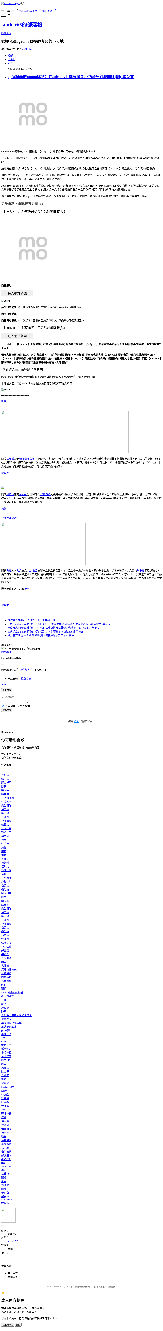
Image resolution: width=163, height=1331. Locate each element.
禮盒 (26, 588)
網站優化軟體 (9, 1026)
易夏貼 (5, 809)
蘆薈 (3, 1170)
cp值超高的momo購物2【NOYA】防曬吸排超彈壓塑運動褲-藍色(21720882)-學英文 (53, 627)
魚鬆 (3, 508)
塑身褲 (5, 1196)
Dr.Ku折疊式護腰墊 (12, 992)
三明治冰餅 (7, 798)
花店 (3, 1041)
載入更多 (7, 690)
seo (3, 1162)
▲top (4, 684)
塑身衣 (5, 473)
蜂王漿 (5, 950)
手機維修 (6, 1144)
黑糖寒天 (6, 1019)
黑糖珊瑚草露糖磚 (11, 1023)
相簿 (10, 55)
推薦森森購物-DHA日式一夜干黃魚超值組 (31, 620)
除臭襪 (10, 458)
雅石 (3, 985)
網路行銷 (6, 1159)
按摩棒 (5, 1132)
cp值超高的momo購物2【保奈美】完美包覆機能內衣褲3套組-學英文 (45, 631)
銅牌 (3, 1079)
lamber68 (6, 651)
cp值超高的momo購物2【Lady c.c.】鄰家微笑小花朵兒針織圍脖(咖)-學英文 (71, 77)
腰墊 (3, 1004)
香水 (3, 1181)
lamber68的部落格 (21, 25)
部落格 (11, 59)
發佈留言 (7, 710)
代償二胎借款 (9, 518)
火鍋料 (5, 862)
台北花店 (6, 1056)
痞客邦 (23, 669)
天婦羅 (5, 859)
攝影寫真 (26, 678)
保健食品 (6, 943)
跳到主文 (6, 33)
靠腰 (3, 1000)
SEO (3, 1037)
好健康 (5, 939)
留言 (30, 669)
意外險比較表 (9, 969)
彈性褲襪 (6, 1113)
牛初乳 (5, 954)
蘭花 (3, 988)
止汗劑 (5, 817)
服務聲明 (112, 1287)
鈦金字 (5, 1098)
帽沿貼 (5, 778)
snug (3, 400)
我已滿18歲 (8, 1325)
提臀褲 (5, 1203)
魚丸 (3, 855)
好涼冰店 (6, 801)
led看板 (5, 1102)
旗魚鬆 (141, 570)
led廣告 (5, 1094)
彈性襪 (5, 1106)
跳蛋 (3, 1136)
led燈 (4, 1090)
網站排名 (6, 1034)
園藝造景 (6, 977)
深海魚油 (6, 958)
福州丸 (5, 866)
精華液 (5, 1173)
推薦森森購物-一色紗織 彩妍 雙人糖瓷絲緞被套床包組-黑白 (41, 635)
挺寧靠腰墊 (7, 996)
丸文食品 (32, 570)
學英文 (5, 605)
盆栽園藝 (6, 981)
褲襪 (3, 1109)
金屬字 (5, 1083)
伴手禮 (5, 843)
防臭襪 (5, 794)
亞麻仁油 (6, 946)
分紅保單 (6, 973)
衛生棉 (5, 1148)
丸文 (19, 570)
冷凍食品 (6, 870)
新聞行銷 (6, 1166)
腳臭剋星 (30, 458)
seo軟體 (5, 1030)
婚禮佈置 (6, 1048)
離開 (18, 1325)
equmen (23, 494)
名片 (10, 63)
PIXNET (57, 1287)
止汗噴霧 (6, 820)
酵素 (3, 962)
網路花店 (6, 1045)
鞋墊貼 (5, 824)
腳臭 (3, 786)
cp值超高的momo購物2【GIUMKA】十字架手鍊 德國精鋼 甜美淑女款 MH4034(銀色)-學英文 (59, 624)
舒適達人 (6, 1155)
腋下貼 (5, 813)
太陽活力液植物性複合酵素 (16, 1015)
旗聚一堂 (6, 832)
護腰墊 (5, 1007)
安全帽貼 (6, 805)
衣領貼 (5, 775)
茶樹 (3, 1177)
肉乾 (3, 851)
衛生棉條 (6, 1151)
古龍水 (5, 1185)
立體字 (5, 1075)
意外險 (5, 965)
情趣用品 (6, 1129)
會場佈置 (6, 1052)
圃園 (3, 1189)
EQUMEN (6, 1199)
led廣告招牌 (7, 1087)
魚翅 (3, 874)
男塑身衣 (45, 494)
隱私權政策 (99, 1287)
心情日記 (27, 49)
